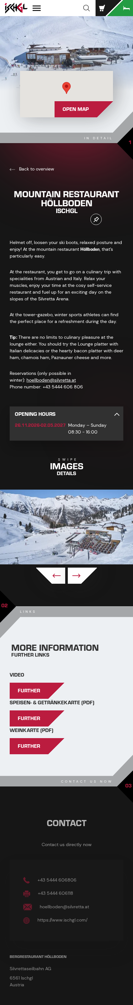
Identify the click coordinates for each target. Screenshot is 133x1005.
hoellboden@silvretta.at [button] (63, 907)
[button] (86, 8)
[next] (82, 576)
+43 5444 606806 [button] (56, 880)
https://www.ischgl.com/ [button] (61, 920)
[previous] (50, 576)
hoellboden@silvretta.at (51, 380)
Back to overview (36, 169)
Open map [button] (76, 109)
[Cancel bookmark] (96, 219)
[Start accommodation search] (120, 8)
